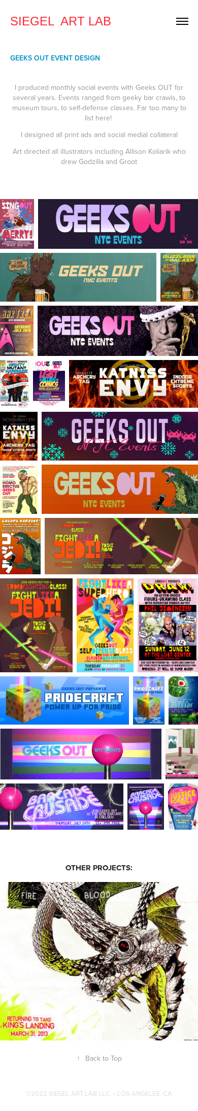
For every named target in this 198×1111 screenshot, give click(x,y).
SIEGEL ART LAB (60, 21)
